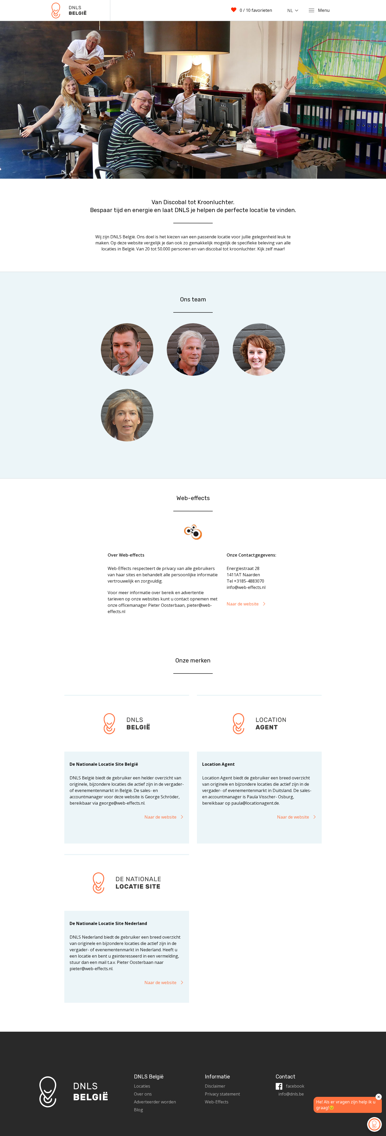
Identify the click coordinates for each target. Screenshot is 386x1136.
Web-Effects (216, 1102)
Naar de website (243, 604)
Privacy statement (222, 1094)
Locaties (142, 1086)
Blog (138, 1110)
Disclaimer (215, 1086)
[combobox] (293, 10)
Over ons (143, 1094)
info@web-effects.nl (246, 587)
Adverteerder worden (155, 1102)
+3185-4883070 (249, 581)
